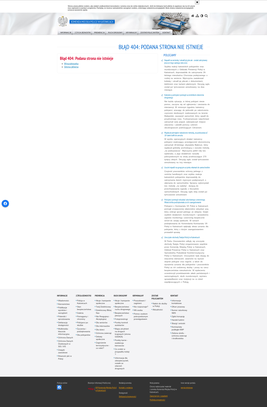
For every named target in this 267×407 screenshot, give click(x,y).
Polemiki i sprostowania (64, 317)
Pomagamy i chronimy (82, 317)
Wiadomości (63, 300)
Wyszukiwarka (71, 64)
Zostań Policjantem (157, 297)
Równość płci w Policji (65, 357)
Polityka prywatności (157, 399)
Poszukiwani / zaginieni (140, 301)
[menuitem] (66, 32)
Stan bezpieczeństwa (84, 308)
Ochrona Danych (65, 337)
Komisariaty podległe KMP (178, 328)
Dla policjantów (83, 335)
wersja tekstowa (187, 387)
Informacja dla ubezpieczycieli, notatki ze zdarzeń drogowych (122, 363)
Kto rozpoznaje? (141, 307)
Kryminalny (138, 295)
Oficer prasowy (178, 307)
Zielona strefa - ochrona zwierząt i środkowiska (179, 335)
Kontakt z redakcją (126, 387)
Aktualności (158, 310)
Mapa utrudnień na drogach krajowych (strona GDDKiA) (122, 333)
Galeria (80, 313)
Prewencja (100, 295)
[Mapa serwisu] (197, 16)
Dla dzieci (100, 330)
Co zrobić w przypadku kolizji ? (122, 351)
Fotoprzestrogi (121, 319)
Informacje (62, 295)
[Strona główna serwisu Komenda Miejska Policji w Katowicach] (192, 16)
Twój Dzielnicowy (103, 307)
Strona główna (71, 67)
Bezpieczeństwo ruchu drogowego (122, 308)
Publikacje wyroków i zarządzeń (62, 310)
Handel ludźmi (178, 320)
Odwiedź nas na (59, 387)
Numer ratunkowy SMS (179, 311)
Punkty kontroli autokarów (121, 323)
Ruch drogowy (120, 295)
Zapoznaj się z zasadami (159, 395)
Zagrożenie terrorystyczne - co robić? (103, 345)
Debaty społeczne (100, 337)
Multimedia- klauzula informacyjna (63, 331)
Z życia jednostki (83, 295)
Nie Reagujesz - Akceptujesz (103, 317)
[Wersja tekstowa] (201, 16)
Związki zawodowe (62, 351)
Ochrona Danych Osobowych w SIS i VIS (65, 343)
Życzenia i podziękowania (83, 330)
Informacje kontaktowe (177, 301)
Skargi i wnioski (178, 323)
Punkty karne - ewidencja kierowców (121, 343)
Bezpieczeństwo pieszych (122, 314)
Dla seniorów (101, 322)
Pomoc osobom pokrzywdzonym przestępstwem (141, 316)
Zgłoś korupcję (178, 316)
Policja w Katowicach (82, 301)
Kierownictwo (64, 304)
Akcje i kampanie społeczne (103, 301)
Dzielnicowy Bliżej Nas (103, 311)
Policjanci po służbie (82, 323)
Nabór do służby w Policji (160, 304)
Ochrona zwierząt (103, 333)
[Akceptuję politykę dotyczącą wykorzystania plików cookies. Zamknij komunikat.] (197, 2)
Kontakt (174, 295)
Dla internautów (103, 326)
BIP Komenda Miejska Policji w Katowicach (106, 389)
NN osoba (138, 310)
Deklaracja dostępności (63, 323)
